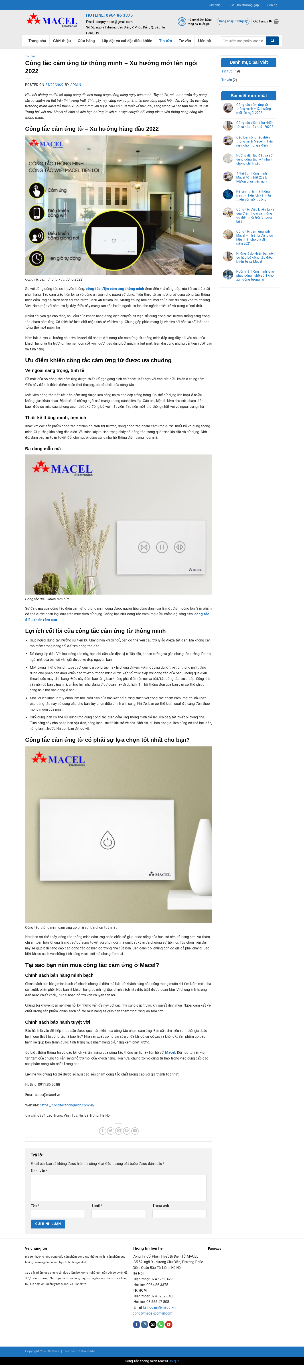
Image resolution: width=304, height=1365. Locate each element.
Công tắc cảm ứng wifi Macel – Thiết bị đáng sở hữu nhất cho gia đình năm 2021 (254, 237)
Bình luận (39, 1171)
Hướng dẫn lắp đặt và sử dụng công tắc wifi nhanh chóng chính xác (254, 159)
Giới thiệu (215, 5)
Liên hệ (272, 5)
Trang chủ (37, 41)
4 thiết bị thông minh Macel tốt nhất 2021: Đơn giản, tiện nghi (251, 177)
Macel (65, 1284)
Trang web (160, 1206)
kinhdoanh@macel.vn (159, 1307)
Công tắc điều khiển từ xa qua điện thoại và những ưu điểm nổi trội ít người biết (255, 215)
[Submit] (272, 40)
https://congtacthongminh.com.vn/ (67, 1105)
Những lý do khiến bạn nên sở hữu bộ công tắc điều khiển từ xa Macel (255, 257)
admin (75, 85)
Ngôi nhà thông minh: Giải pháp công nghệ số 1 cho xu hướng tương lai (255, 275)
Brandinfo (88, 1351)
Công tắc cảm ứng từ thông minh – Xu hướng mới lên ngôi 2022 (253, 109)
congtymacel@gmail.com (152, 1313)
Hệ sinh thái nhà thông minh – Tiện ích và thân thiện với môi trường (253, 195)
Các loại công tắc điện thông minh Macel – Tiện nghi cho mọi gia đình (254, 141)
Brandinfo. (80, 1284)
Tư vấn (226, 80)
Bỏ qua (174, 1361)
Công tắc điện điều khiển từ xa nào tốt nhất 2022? (254, 125)
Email (96, 1206)
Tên (35, 1206)
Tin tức (30, 56)
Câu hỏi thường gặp (245, 5)
